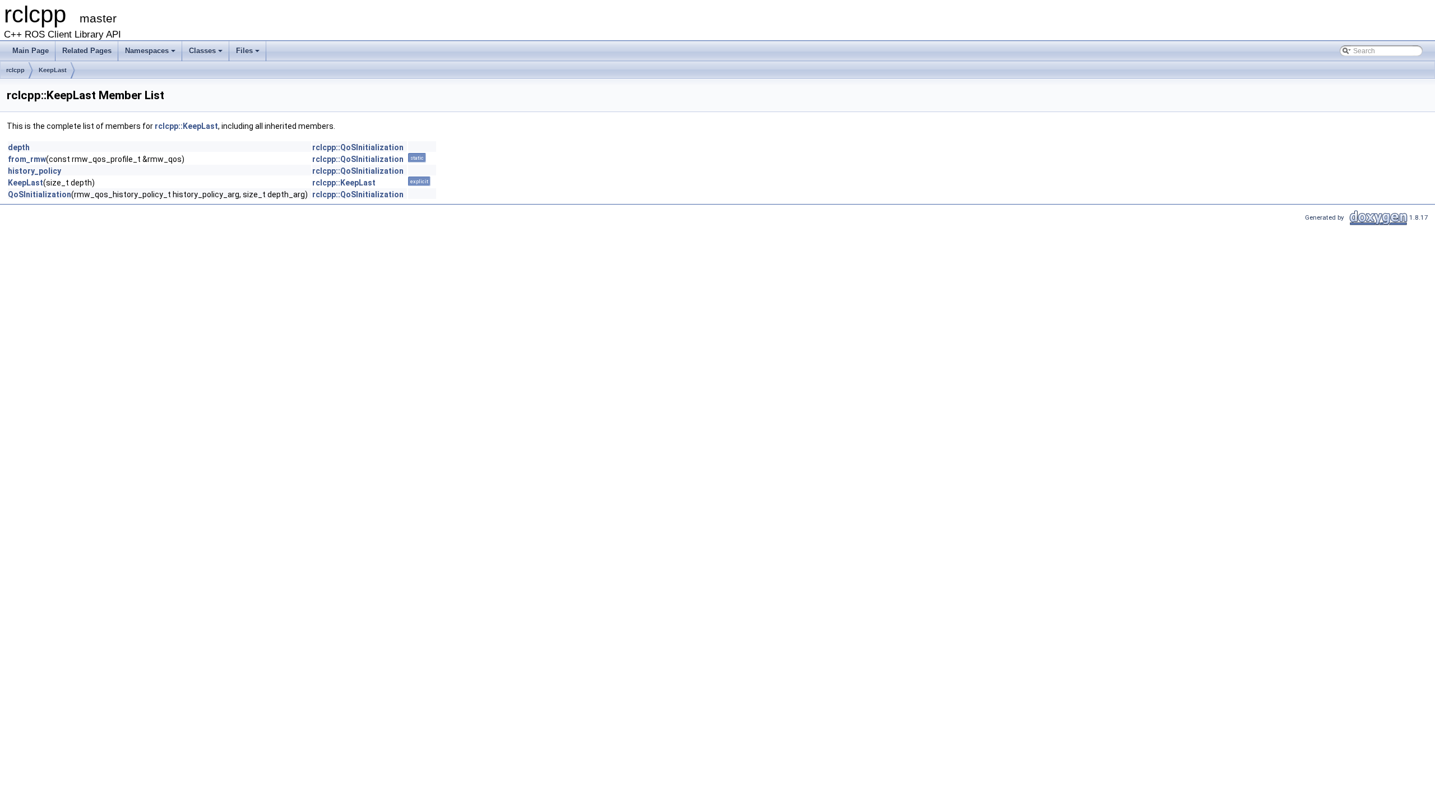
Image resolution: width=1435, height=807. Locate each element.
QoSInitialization (39, 194)
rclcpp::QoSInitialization (358, 147)
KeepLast (53, 70)
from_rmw (27, 159)
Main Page (30, 51)
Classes (202, 51)
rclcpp (15, 70)
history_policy (34, 170)
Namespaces (147, 51)
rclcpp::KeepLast (186, 126)
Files (244, 51)
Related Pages (87, 51)
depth (19, 147)
